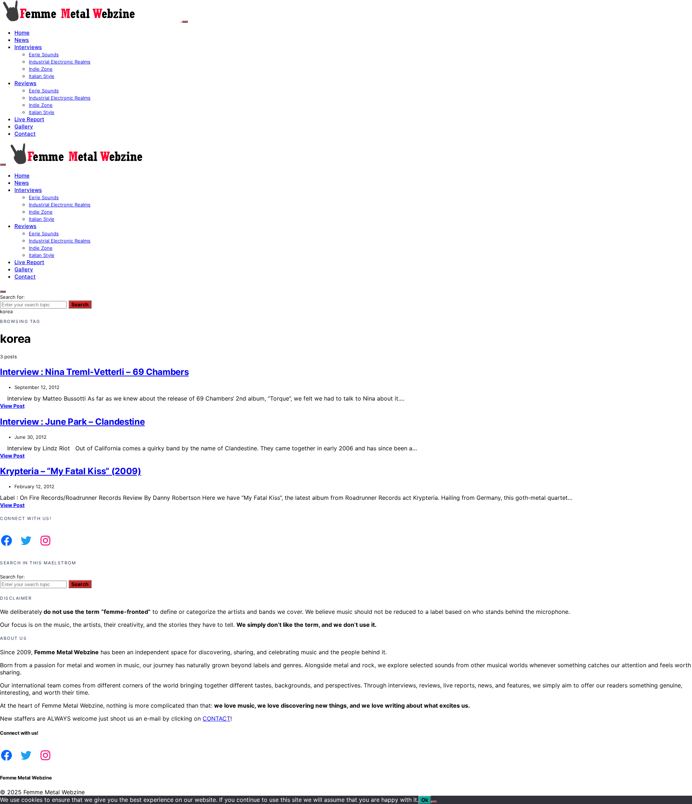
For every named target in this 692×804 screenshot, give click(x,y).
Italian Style (41, 76)
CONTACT (216, 718)
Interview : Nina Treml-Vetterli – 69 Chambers (94, 372)
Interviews (28, 47)
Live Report (29, 119)
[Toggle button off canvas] (185, 22)
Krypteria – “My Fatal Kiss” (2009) (70, 471)
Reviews (25, 83)
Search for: (12, 297)
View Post (12, 406)
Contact (25, 133)
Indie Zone (41, 69)
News (21, 39)
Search (80, 304)
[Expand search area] (3, 164)
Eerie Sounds (44, 54)
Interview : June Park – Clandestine (72, 421)
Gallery (23, 126)
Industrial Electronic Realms (59, 62)
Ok (424, 800)
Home (22, 32)
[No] (434, 802)
